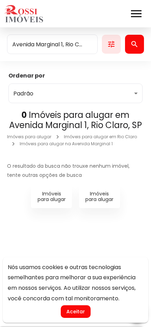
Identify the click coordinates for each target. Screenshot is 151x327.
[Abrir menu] (136, 13)
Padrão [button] (23, 93)
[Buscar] (134, 44)
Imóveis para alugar (29, 137)
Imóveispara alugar (52, 196)
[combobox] (52, 44)
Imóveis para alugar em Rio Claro (100, 137)
